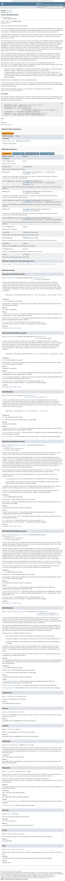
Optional (5, 238)
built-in (35, 58)
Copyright (3, 876)
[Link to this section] (9, 94)
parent (51, 240)
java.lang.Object (6, 17)
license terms (49, 1)
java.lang (9, 12)
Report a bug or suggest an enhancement (11, 871)
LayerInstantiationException (11, 318)
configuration (27, 166)
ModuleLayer (10, 161)
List (24, 182)
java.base (9, 10)
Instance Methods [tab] (32, 153)
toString (25, 254)
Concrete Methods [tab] (47, 153)
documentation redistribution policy (40, 877)
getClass (22, 264)
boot (24, 161)
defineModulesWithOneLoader (31, 209)
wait (47, 264)
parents (25, 249)
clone (4, 264)
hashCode (28, 264)
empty (24, 226)
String (53, 172)
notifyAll (41, 264)
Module (10, 238)
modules (25, 243)
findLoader (26, 232)
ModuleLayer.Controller (23, 141)
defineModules (27, 172)
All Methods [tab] (7, 153)
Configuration (6, 166)
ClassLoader (26, 173)
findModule (26, 238)
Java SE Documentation (39, 872)
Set (3, 243)
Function (47, 172)
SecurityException (8, 322)
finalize (15, 264)
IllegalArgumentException (10, 314)
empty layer (53, 714)
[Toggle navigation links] (2, 4)
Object (8, 23)
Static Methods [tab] (18, 153)
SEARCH (38, 7)
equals (9, 264)
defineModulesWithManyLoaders (32, 191)
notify (35, 264)
